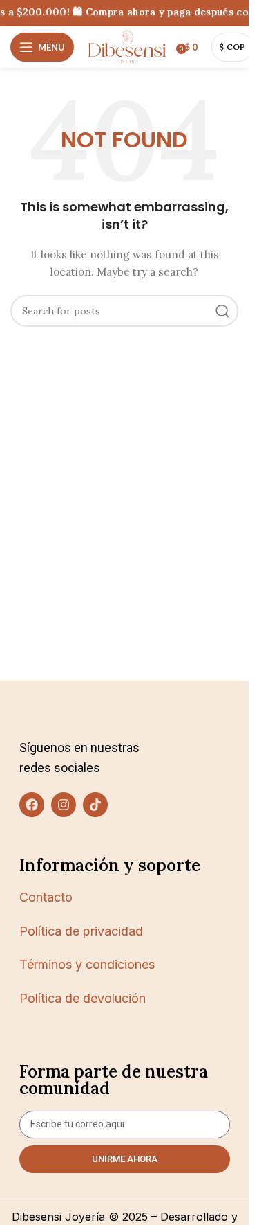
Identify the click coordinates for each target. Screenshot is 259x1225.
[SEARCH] (222, 311)
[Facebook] (31, 804)
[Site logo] (127, 46)
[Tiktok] (95, 804)
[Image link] (54, 716)
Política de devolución (82, 998)
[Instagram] (63, 804)
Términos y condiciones (87, 964)
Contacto (46, 897)
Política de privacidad (81, 931)
